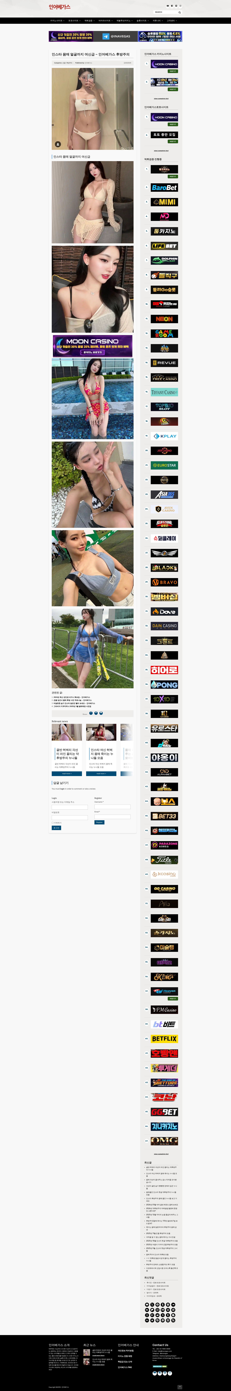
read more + (67, 773)
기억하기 (57, 823)
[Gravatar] (173, 1310)
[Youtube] (147, 1304)
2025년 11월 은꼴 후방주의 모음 (158, 1233)
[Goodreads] (147, 1315)
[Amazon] (162, 1315)
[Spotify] (168, 1304)
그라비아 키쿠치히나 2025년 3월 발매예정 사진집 (72, 706)
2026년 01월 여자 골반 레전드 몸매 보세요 (162, 1205)
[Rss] (173, 1320)
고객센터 (171, 20)
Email (97, 812)
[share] (168, 6)
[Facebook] (157, 1304)
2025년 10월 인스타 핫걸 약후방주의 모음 (162, 1241)
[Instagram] (157, 1310)
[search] (179, 12)
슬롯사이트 (142, 20)
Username (98, 802)
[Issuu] (157, 1320)
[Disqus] (162, 1320)
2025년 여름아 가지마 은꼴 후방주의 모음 (162, 1245)
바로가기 (173, 71)
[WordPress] (168, 1310)
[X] (152, 1304)
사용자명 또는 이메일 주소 (63, 802)
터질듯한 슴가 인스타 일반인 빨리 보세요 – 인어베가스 (74, 703)
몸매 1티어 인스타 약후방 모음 (157, 1255)
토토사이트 (73, 20)
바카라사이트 (105, 20)
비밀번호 (55, 812)
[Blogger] (173, 1315)
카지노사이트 (56, 20)
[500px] (147, 1320)
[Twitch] (152, 1315)
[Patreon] (152, 1310)
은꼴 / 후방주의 (67, 63)
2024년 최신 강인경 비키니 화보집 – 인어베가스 (72, 697)
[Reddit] (157, 1315)
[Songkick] (168, 1320)
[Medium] (162, 1310)
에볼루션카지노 (124, 20)
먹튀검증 (89, 20)
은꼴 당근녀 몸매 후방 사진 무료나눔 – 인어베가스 (73, 700)
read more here (98, 1355)
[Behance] (147, 1310)
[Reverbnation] (152, 1320)
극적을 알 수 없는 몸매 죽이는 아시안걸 (160, 1237)
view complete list (161, 98)
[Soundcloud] (173, 1304)
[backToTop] (179, 1387)
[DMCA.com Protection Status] (160, 1366)
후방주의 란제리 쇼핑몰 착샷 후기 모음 (160, 1264)
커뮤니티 (157, 20)
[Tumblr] (162, 1304)
